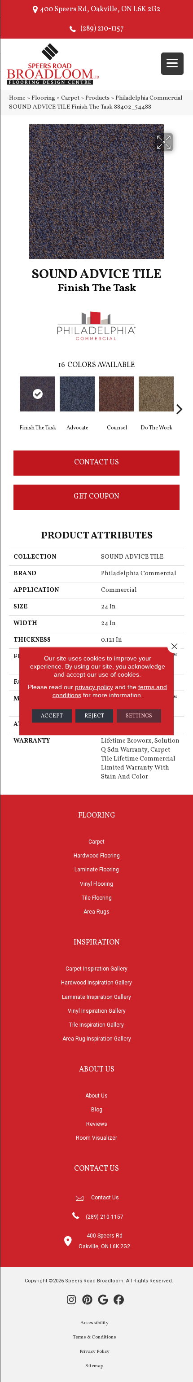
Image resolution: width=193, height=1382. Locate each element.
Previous (13, 395)
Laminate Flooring (97, 869)
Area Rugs (96, 912)
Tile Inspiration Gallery (96, 1025)
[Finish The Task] (37, 394)
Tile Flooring (97, 898)
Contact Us (96, 463)
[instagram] (71, 1301)
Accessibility (94, 1323)
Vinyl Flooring (96, 884)
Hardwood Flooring (97, 856)
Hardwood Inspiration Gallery (96, 983)
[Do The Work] (156, 394)
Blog (96, 1109)
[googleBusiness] (103, 1301)
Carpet (70, 98)
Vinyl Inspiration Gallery (97, 1011)
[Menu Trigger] (172, 63)
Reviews (96, 1124)
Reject (94, 716)
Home (17, 98)
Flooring (43, 98)
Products (97, 98)
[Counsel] (116, 394)
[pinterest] (87, 1301)
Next (179, 395)
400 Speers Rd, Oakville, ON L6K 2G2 (100, 9)
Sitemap (94, 1366)
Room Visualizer (96, 1138)
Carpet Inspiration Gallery (96, 969)
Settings (139, 716)
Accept (52, 716)
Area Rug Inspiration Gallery (96, 1039)
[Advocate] (77, 394)
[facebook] (118, 1301)
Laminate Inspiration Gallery (96, 997)
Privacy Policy (94, 1351)
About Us (96, 1096)
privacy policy (94, 687)
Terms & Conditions (94, 1337)
